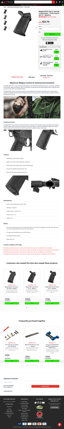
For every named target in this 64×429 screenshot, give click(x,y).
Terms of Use (24, 420)
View (12, 303)
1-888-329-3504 (9, 404)
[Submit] (53, 2)
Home (5, 7)
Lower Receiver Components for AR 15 (15, 7)
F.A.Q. (9, 408)
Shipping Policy (9, 411)
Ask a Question (45, 386)
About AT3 (9, 415)
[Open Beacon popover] (59, 424)
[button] (60, 283)
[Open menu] (62, 2)
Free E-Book (24, 408)
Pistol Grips (27, 7)
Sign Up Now (55, 407)
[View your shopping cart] (59, 2)
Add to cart (52, 34)
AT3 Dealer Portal (24, 415)
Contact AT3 (9, 406)
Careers (9, 416)
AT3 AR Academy (24, 405)
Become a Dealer (24, 413)
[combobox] (34, 2)
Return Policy (9, 410)
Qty (39, 32)
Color (40, 26)
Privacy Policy (24, 418)
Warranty (31, 77)
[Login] (56, 2)
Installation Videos (24, 406)
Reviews (46, 76)
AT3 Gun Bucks (24, 401)
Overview (17, 77)
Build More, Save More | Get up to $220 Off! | (31, 5)
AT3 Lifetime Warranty (9, 413)
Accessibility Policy (24, 416)
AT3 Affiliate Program (24, 403)
